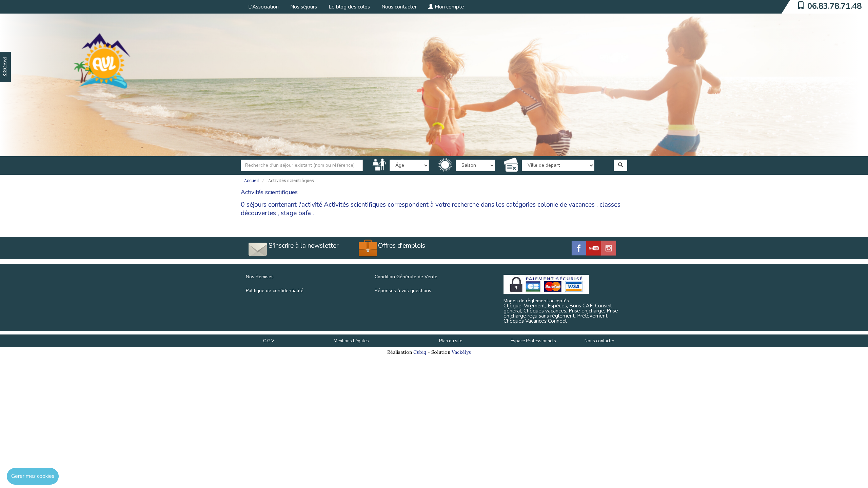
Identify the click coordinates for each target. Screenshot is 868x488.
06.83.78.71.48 (834, 6)
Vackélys (461, 352)
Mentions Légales (351, 341)
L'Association (263, 6)
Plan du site (450, 341)
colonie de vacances (566, 204)
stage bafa (296, 213)
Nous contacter (399, 6)
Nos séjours (303, 6)
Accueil (251, 180)
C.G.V (268, 341)
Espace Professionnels (533, 341)
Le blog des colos (349, 6)
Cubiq (419, 352)
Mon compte (448, 6)
